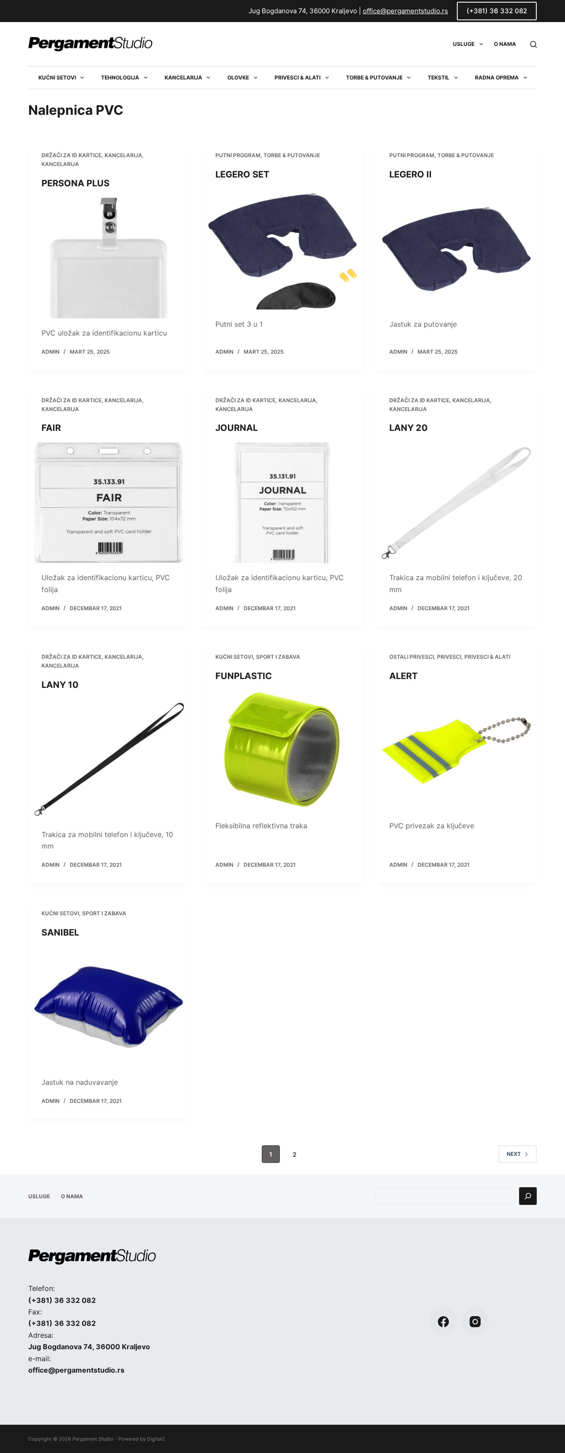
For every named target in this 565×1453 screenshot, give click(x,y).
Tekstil (438, 77)
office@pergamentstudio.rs (405, 11)
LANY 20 (408, 428)
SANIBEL (60, 932)
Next (514, 1154)
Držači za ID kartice (71, 155)
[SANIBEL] (108, 1007)
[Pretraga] (528, 1196)
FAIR (51, 428)
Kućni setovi (57, 77)
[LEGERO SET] (282, 249)
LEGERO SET (242, 174)
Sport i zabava (278, 656)
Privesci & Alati (297, 77)
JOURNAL (236, 428)
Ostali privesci (411, 656)
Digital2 (156, 1439)
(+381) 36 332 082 (497, 11)
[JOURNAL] (282, 502)
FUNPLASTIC (243, 676)
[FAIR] (108, 502)
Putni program (237, 155)
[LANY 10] (108, 759)
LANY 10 (60, 684)
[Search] (533, 44)
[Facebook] (443, 1322)
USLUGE (464, 44)
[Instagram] (476, 1322)
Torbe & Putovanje (374, 77)
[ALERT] (456, 751)
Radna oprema (497, 77)
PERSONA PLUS (75, 183)
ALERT (403, 676)
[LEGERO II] (456, 249)
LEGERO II (410, 174)
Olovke (238, 77)
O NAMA (505, 44)
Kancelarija (183, 77)
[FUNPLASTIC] (282, 751)
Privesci (449, 656)
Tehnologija (120, 77)
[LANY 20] (456, 502)
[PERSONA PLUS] (108, 258)
